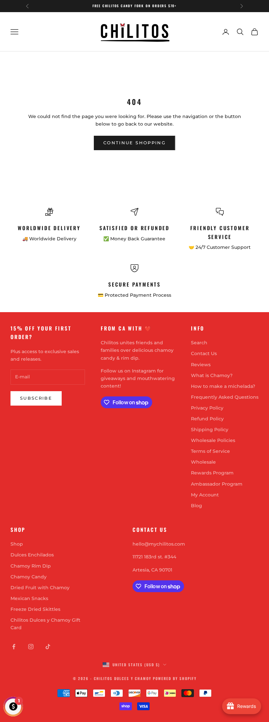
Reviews (201, 365)
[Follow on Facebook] (13, 646)
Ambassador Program (216, 484)
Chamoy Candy (28, 577)
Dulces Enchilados (32, 555)
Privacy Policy (207, 408)
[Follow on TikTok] (48, 646)
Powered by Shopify (175, 678)
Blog (196, 506)
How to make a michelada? (223, 386)
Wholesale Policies (213, 440)
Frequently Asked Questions (225, 397)
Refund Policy (207, 419)
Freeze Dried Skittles (35, 609)
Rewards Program (212, 473)
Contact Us (204, 353)
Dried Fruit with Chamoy (40, 588)
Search (199, 343)
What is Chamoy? (212, 375)
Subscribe (36, 398)
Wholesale (203, 462)
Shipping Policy (209, 429)
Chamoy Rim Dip (30, 566)
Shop (16, 544)
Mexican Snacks (29, 598)
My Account (205, 495)
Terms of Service (210, 451)
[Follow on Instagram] (31, 646)
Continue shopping (134, 142)
